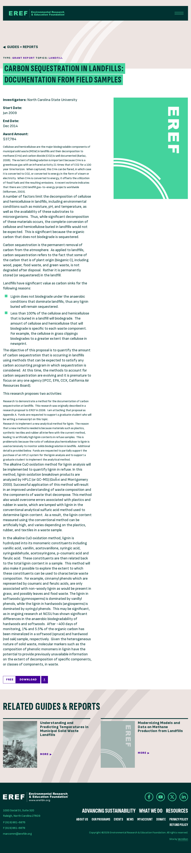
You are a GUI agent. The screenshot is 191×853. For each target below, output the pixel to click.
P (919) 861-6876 (14, 822)
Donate (161, 819)
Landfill (56, 57)
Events (118, 819)
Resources (177, 811)
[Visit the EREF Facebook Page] (149, 797)
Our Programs (101, 819)
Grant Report (23, 57)
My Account (145, 819)
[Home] (37, 13)
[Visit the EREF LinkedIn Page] (183, 797)
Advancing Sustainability (108, 811)
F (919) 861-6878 (14, 828)
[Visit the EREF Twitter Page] (172, 797)
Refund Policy (179, 825)
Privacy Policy (178, 819)
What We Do (150, 811)
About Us (82, 819)
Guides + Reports (22, 47)
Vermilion (183, 839)
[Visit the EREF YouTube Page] (160, 797)
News (130, 819)
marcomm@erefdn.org (17, 834)
